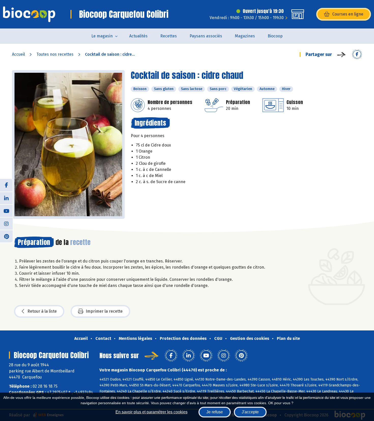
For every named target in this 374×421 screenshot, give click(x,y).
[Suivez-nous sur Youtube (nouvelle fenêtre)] (6, 210)
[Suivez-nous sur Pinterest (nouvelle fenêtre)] (6, 236)
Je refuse (214, 412)
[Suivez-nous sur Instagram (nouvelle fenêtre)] (6, 223)
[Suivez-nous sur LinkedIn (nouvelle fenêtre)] (6, 198)
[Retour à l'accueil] (29, 14)
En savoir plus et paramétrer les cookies (152, 412)
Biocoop (275, 36)
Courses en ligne (347, 14)
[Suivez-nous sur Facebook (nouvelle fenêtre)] (6, 185)
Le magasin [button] (102, 36)
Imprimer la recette (104, 311)
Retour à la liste (42, 311)
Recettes (168, 36)
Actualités (138, 36)
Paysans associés (206, 36)
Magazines (245, 36)
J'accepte (250, 412)
